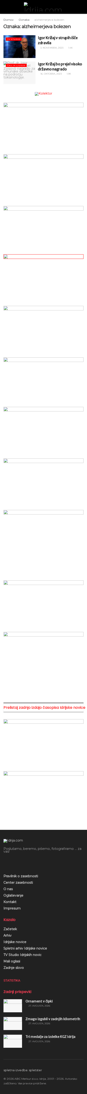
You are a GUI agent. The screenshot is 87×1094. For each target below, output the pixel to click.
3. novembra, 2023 (51, 47)
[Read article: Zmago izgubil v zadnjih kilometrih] (12, 1023)
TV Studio (13, 39)
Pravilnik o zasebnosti (20, 876)
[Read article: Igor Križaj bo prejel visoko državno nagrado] (19, 72)
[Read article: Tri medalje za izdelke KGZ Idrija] (12, 1041)
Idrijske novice (14, 942)
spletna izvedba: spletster (22, 1070)
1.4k (70, 47)
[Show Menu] (5, 7)
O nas (8, 889)
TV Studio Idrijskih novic (22, 955)
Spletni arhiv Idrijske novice (25, 948)
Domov (8, 19)
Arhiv (7, 935)
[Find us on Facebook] (5, 862)
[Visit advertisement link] (43, 94)
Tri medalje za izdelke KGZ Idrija (50, 1037)
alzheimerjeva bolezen (49, 19)
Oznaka (24, 19)
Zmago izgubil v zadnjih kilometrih (53, 1019)
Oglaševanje (13, 895)
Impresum (12, 908)
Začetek (10, 929)
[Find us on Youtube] (13, 862)
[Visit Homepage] (43, 7)
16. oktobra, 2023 (51, 73)
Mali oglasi (11, 961)
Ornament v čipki (39, 1001)
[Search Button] (82, 7)
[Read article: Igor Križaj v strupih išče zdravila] (19, 46)
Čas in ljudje (16, 65)
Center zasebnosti (18, 882)
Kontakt (9, 902)
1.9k (68, 73)
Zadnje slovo (13, 968)
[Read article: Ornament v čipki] (12, 1005)
